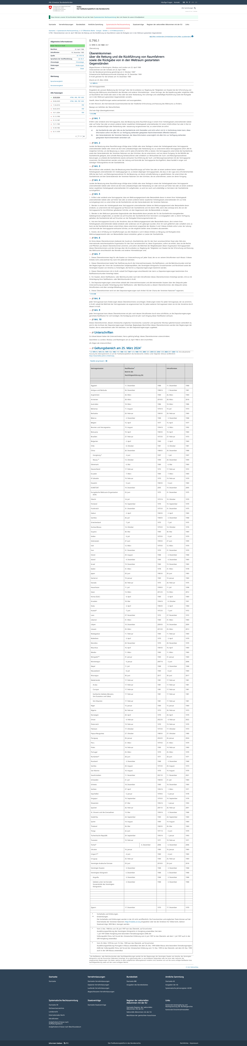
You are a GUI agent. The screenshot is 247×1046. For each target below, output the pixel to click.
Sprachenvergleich (56, 81)
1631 (146, 352)
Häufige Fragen (166, 2)
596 (101, 352)
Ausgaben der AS (171, 985)
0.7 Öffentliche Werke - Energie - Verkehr (94, 31)
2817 (168, 352)
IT (189, 2)
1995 (138, 352)
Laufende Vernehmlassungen (98, 988)
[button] (66, 24)
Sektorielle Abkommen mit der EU (139, 1012)
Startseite (52, 31)
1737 (116, 352)
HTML (72, 97)
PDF (79, 97)
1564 (108, 352)
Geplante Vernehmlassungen (98, 985)
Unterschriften (103, 332)
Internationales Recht (57, 1015)
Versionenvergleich (56, 85)
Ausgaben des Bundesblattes (137, 985)
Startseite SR (53, 1005)
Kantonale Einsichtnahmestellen (177, 1010)
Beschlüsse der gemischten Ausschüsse (141, 1015)
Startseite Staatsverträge (97, 1005)
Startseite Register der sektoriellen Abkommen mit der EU (139, 1008)
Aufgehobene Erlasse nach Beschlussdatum (65, 1027)
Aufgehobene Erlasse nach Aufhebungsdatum (59, 1023)
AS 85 (94, 83)
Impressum (194, 1043)
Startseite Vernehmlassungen (99, 981)
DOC (82, 97)
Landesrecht (53, 1012)
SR (93, 114)
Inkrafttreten (53, 1018)
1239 (160, 352)
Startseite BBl (131, 981)
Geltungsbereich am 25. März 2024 (117, 348)
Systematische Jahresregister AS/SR (178, 988)
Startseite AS (170, 981)
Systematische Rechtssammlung (67, 31)
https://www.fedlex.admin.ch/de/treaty (101, 356)
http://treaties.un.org (133, 922)
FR (187, 2)
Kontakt (177, 2)
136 (175, 352)
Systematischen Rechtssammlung (105, 17)
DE (184, 2)
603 (153, 352)
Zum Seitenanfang (191, 967)
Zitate (82, 68)
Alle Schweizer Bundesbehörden (61, 2)
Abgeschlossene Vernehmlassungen (101, 992)
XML (76, 97)
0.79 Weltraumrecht (116, 31)
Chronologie (80, 62)
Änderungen (80, 65)
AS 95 (94, 352)
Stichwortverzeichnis (56, 1008)
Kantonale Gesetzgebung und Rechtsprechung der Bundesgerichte (179, 1005)
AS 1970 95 (80, 56)
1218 (131, 352)
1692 (123, 352)
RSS (66, 1043)
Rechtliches (184, 1043)
